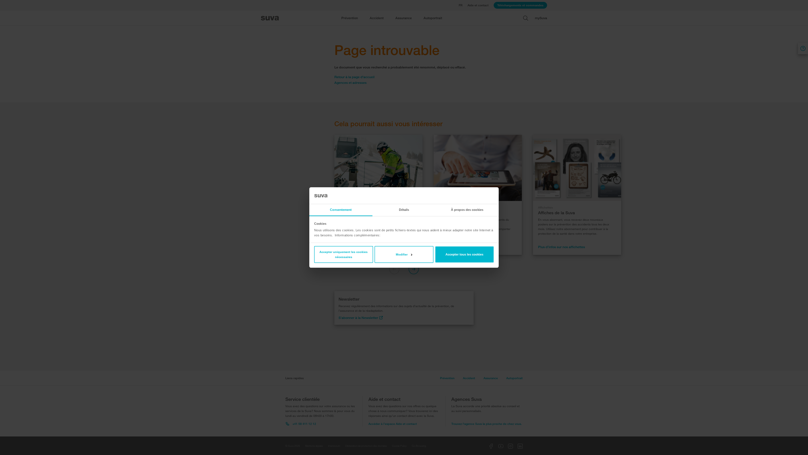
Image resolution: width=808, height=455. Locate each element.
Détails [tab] (404, 209)
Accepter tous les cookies (464, 254)
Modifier (402, 254)
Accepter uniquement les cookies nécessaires (343, 254)
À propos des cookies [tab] (467, 209)
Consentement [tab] (341, 209)
